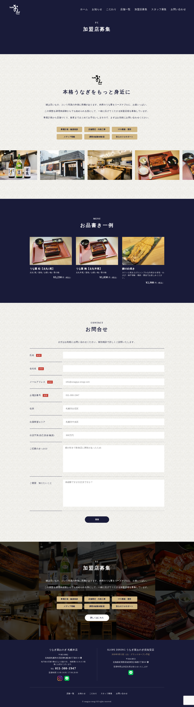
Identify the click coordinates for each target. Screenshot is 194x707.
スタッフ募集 (159, 9)
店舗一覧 (125, 9)
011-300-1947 (65, 668)
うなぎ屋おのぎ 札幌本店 (63, 649)
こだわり (111, 9)
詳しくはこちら (97, 618)
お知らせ (97, 9)
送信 (97, 519)
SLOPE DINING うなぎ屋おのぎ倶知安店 (130, 649)
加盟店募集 (141, 9)
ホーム (84, 9)
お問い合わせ (178, 9)
